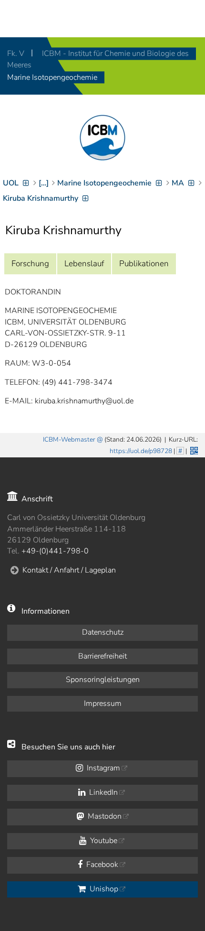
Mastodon (104, 816)
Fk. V (16, 53)
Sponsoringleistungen (103, 679)
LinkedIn (102, 792)
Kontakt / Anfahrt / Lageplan (69, 570)
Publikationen (144, 263)
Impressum (103, 703)
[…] (44, 183)
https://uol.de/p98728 (141, 450)
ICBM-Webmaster (69, 439)
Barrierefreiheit (102, 656)
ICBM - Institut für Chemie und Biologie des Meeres (98, 59)
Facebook (101, 864)
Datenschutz (102, 632)
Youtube (102, 840)
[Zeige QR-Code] (193, 449)
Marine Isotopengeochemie (52, 77)
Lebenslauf (84, 263)
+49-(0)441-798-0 (55, 551)
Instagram (102, 768)
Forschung (30, 263)
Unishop (103, 889)
